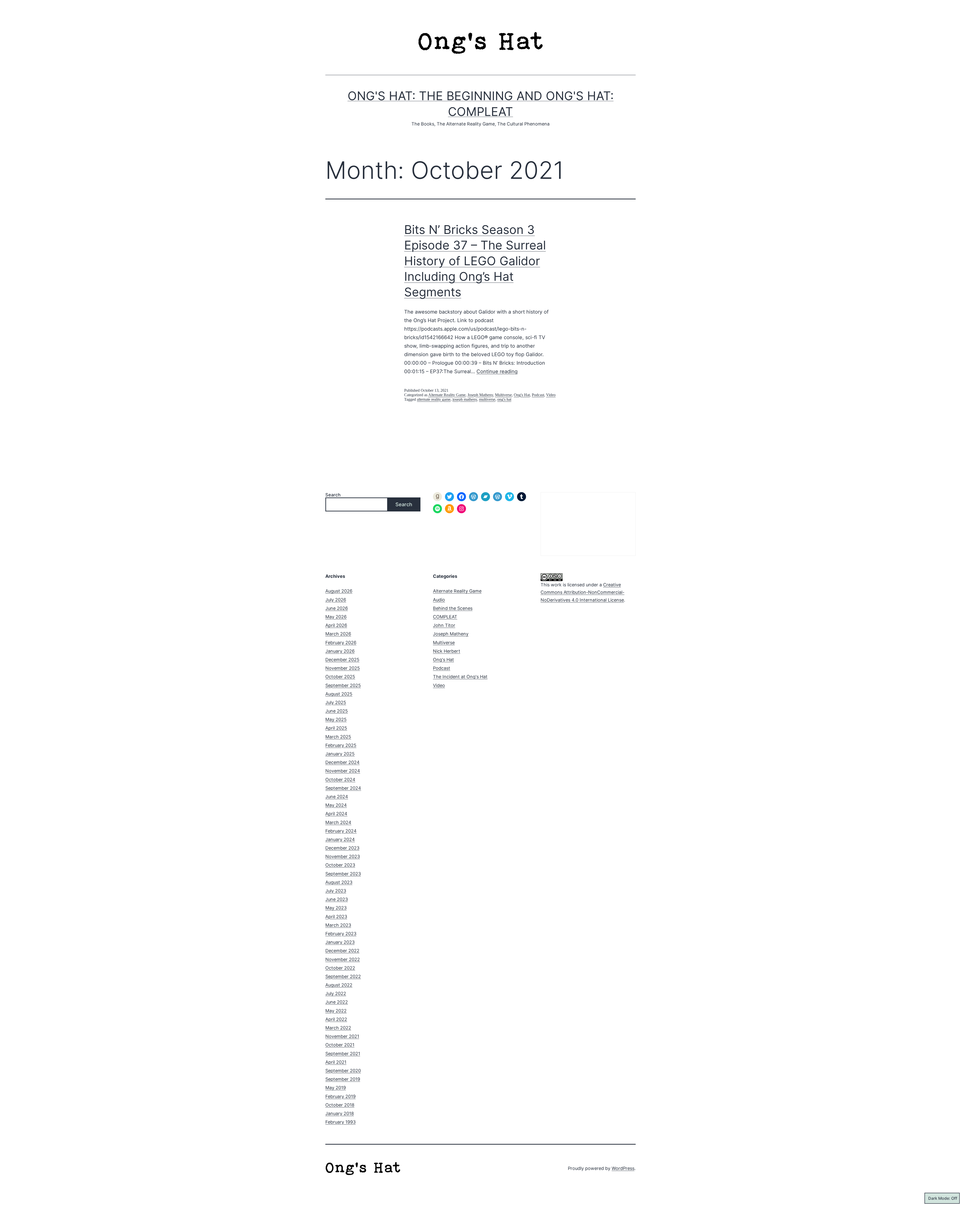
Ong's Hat (522, 395)
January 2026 (340, 651)
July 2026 (335, 599)
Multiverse (503, 395)
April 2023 (336, 916)
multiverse (487, 399)
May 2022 (336, 1010)
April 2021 (335, 1062)
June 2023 (336, 899)
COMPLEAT (445, 616)
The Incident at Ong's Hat (460, 676)
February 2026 (340, 642)
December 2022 (342, 950)
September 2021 (342, 1053)
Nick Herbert (446, 651)
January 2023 (340, 942)
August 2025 (338, 694)
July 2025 (335, 702)
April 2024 (336, 813)
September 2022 (343, 976)
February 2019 (340, 1096)
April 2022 (336, 1019)
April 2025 (336, 728)
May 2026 (336, 616)
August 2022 (338, 985)
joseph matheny (464, 399)
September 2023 (343, 873)
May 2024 (336, 805)
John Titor (444, 625)
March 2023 (338, 925)
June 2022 (336, 1002)
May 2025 (336, 719)
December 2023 (342, 848)
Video (551, 395)
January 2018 (339, 1113)
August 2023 (338, 882)
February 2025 (340, 745)
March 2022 (338, 1027)
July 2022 (335, 993)
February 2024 (341, 831)
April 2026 (336, 625)
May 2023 (336, 907)
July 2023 (335, 890)
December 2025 (342, 659)
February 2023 (340, 933)
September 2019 (342, 1079)
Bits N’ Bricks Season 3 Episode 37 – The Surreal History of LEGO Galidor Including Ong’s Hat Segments (475, 261)
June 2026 (336, 608)
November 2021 (342, 1036)
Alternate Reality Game (446, 395)
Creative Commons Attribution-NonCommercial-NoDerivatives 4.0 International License (582, 592)
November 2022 (342, 959)
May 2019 (335, 1087)
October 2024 (340, 779)
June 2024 (336, 796)
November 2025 (342, 668)
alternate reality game (433, 399)
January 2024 (340, 839)
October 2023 (340, 865)
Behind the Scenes (452, 608)
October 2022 (340, 968)
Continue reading (497, 371)
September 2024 (343, 788)
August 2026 (338, 591)
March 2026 (338, 633)
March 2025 (338, 736)
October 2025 (340, 676)
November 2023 (342, 856)
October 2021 (339, 1044)
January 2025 (340, 753)
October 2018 (339, 1105)
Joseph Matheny (480, 395)
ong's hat (504, 399)
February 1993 (340, 1122)
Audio (439, 599)
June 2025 (336, 711)
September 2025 (343, 685)
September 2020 (343, 1070)
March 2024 (338, 822)
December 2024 (342, 762)
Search (333, 494)
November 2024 (342, 770)
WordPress (623, 1168)
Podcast (538, 395)
